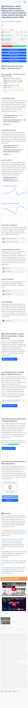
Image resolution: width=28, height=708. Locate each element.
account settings (18, 393)
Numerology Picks (10, 405)
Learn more (19, 313)
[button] (24, 2)
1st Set (6, 24)
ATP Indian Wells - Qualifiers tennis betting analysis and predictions (12, 541)
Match (2, 24)
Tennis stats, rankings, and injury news (15, 89)
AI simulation (15, 518)
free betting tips (19, 530)
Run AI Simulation (9, 359)
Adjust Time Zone (16, 87)
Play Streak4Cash (10, 496)
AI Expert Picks (9, 448)
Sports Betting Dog (6, 560)
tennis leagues (16, 546)
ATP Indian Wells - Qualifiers (13, 21)
